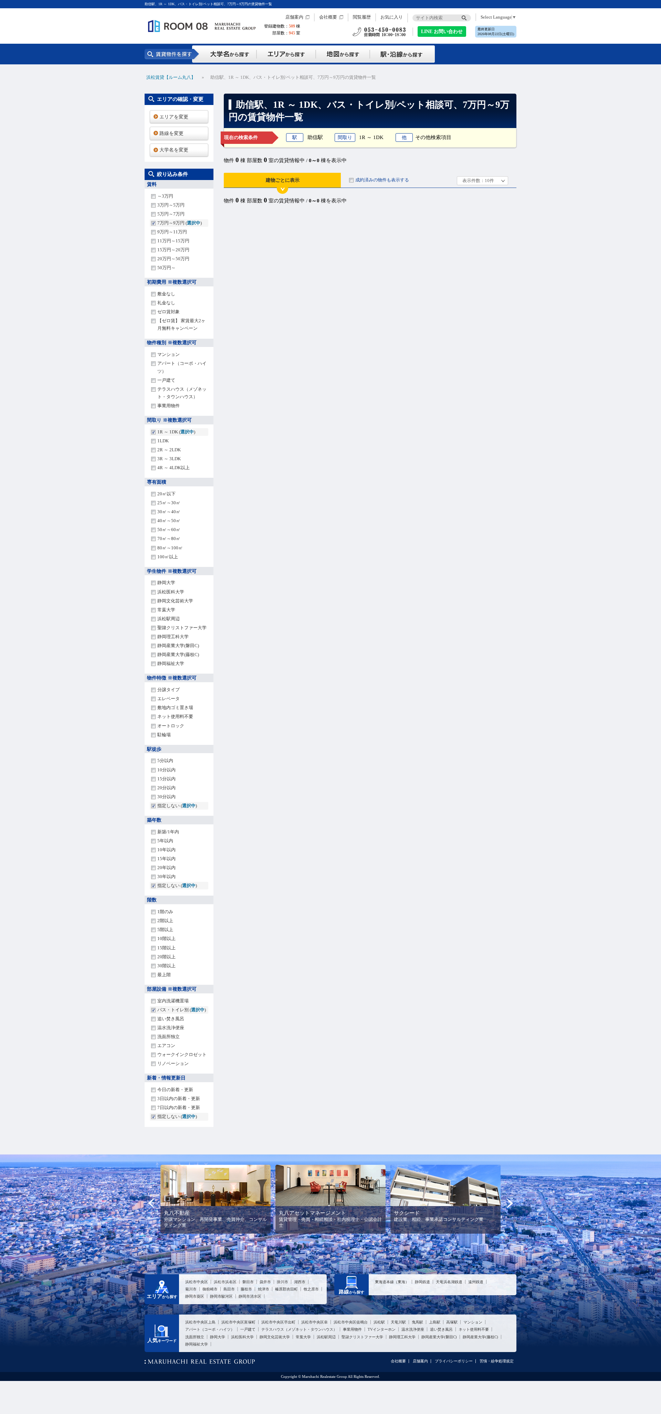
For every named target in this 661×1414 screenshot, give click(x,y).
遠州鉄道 (475, 1282)
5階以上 (165, 929)
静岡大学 (166, 582)
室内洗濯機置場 (173, 1000)
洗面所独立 (168, 1036)
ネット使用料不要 (175, 716)
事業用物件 (168, 405)
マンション (168, 354)
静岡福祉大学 (170, 663)
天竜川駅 (398, 1322)
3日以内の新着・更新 (178, 1098)
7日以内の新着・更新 (178, 1107)
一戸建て (166, 380)
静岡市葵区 (194, 1296)
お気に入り (391, 17)
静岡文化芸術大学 (175, 600)
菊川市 (191, 1289)
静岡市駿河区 (221, 1296)
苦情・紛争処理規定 (497, 1361)
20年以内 (166, 867)
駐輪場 (164, 734)
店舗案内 (294, 17)
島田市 (229, 1289)
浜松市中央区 (196, 1282)
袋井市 (265, 1282)
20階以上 (166, 956)
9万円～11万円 (172, 231)
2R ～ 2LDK (169, 449)
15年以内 (166, 858)
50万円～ (166, 267)
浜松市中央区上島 (200, 1322)
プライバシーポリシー (454, 1361)
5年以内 (165, 840)
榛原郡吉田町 (286, 1289)
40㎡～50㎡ (168, 520)
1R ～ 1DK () (176, 431)
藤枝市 (246, 1289)
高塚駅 (452, 1322)
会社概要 (328, 17)
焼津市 (263, 1289)
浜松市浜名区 (225, 1282)
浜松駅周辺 (168, 618)
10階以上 (166, 938)
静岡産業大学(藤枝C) (178, 654)
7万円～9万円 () (179, 222)
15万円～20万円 (173, 249)
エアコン (166, 1045)
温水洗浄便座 (170, 1027)
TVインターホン (382, 1329)
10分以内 (166, 769)
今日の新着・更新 (175, 1089)
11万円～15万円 (173, 240)
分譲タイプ (168, 689)
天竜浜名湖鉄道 (449, 1282)
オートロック (170, 725)
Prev (151, 1203)
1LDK (163, 440)
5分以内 (165, 760)
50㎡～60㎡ (168, 529)
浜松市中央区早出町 (278, 1322)
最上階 (164, 974)
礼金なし (166, 302)
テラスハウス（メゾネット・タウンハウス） (182, 393)
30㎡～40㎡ (168, 511)
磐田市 (248, 1282)
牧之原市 (311, 1289)
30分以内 (166, 796)
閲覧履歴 (362, 17)
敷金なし (166, 293)
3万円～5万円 (171, 205)
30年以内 (166, 876)
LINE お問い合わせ (442, 31)
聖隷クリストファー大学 (182, 627)
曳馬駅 (417, 1322)
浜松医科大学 (170, 591)
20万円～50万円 (173, 258)
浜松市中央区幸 (314, 1322)
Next (509, 1203)
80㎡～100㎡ (170, 547)
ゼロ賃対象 (168, 311)
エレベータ (168, 698)
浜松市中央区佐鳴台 (351, 1322)
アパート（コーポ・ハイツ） (182, 367)
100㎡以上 (167, 556)
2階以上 (165, 920)
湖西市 (299, 1282)
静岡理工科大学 (173, 636)
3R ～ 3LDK (169, 458)
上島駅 (434, 1322)
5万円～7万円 (171, 214)
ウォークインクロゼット (182, 1054)
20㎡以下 (166, 493)
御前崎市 (210, 1289)
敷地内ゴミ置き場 (175, 707)
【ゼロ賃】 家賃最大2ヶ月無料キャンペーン (181, 324)
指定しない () (177, 805)
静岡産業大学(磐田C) (178, 645)
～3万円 (165, 196)
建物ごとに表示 (283, 180)
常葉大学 (166, 609)
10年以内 (166, 849)
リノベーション (173, 1063)
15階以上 (166, 947)
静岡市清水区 (250, 1296)
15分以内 (166, 778)
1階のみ (165, 911)
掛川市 (282, 1282)
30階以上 (166, 965)
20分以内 (166, 787)
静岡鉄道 (422, 1282)
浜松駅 (379, 1322)
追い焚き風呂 (170, 1018)
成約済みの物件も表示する (382, 179)
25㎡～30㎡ (168, 502)
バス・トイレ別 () (181, 1009)
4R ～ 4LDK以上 (173, 467)
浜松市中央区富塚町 (238, 1322)
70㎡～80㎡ (168, 538)
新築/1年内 (168, 831)
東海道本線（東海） (392, 1282)
